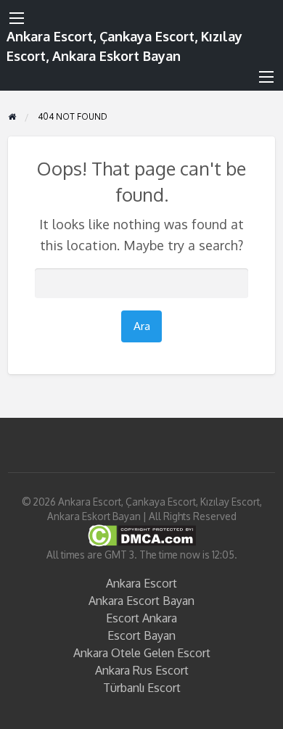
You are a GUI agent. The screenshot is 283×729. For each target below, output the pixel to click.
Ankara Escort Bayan (141, 600)
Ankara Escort (141, 583)
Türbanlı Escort (142, 687)
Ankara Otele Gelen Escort (141, 653)
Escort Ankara (141, 618)
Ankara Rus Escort (142, 670)
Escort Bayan (141, 635)
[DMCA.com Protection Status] (142, 534)
